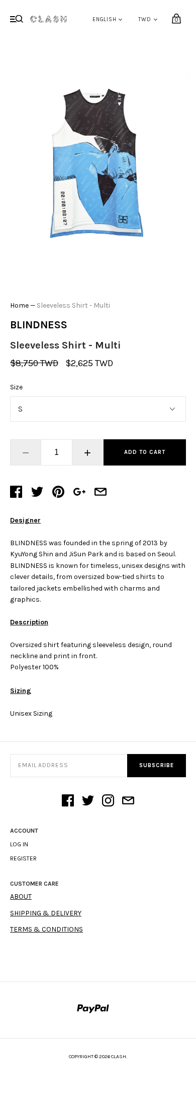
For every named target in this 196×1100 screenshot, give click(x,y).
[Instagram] (108, 801)
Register (23, 858)
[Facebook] (68, 801)
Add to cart (144, 452)
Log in (19, 844)
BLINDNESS (38, 325)
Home (19, 305)
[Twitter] (88, 801)
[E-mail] (128, 801)
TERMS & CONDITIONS (46, 929)
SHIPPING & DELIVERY (45, 913)
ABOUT (21, 896)
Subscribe (156, 765)
